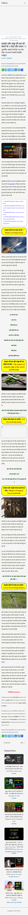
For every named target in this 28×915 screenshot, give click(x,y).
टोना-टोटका (14, 773)
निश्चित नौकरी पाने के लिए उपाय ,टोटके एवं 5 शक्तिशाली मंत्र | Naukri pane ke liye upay (14, 872)
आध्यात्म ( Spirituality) (11, 902)
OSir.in (4, 3)
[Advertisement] (14, 21)
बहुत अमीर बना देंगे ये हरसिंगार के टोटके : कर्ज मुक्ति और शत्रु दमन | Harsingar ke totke (14, 793)
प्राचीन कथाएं (20, 106)
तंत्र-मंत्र (12, 184)
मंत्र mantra (16, 876)
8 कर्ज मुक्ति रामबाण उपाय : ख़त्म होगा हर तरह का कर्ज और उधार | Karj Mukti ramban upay (14, 769)
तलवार (3, 111)
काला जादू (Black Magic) (10, 851)
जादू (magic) (19, 851)
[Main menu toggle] (25, 3)
